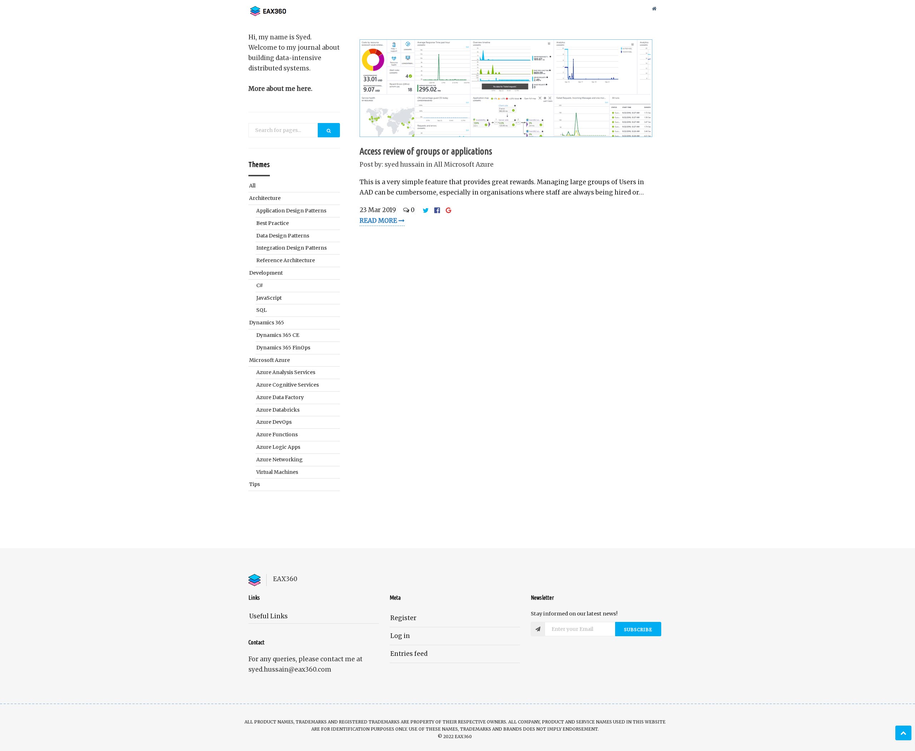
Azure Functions (277, 434)
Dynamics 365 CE (277, 335)
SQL (261, 310)
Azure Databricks (278, 410)
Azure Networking (279, 459)
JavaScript (269, 298)
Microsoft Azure (469, 164)
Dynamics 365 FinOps (283, 347)
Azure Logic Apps (278, 447)
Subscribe (638, 629)
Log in (400, 636)
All (439, 164)
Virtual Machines (277, 472)
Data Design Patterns (282, 235)
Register (403, 618)
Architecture (265, 198)
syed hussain (405, 164)
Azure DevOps (274, 422)
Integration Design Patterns (291, 248)
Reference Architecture (285, 260)
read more (379, 221)
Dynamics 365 (266, 322)
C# (259, 285)
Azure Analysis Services (285, 372)
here (304, 89)
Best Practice (272, 223)
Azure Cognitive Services (287, 385)
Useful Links (268, 616)
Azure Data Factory (280, 397)
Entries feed (408, 654)
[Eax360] (284, 9)
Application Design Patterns (291, 210)
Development (266, 273)
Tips (254, 484)
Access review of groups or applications (426, 151)
